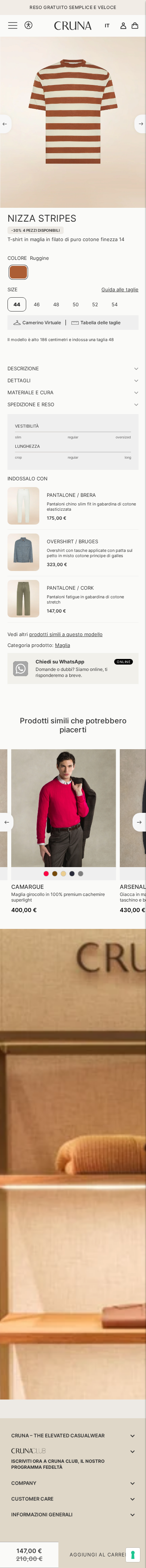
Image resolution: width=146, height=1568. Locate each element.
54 (115, 304)
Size (12, 289)
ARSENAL (133, 886)
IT (107, 25)
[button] (28, 26)
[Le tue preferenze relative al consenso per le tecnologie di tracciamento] (133, 1555)
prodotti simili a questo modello (66, 634)
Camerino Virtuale (41, 322)
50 (76, 304)
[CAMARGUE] (63, 809)
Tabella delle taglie (100, 322)
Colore (17, 258)
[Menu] (12, 25)
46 (37, 304)
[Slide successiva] (139, 822)
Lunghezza (27, 446)
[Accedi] (123, 26)
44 (16, 304)
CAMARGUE (27, 886)
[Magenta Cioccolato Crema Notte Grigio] (63, 877)
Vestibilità (27, 426)
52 (95, 304)
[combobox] (107, 25)
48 (56, 304)
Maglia (62, 645)
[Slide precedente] (6, 822)
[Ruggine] (18, 272)
